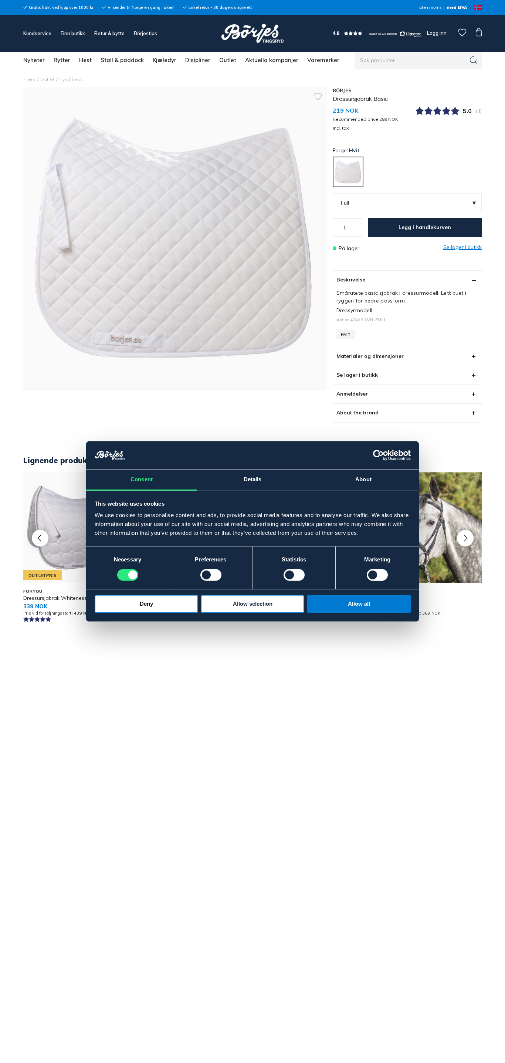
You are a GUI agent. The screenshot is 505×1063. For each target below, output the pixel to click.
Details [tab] (253, 479)
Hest (85, 60)
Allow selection (252, 604)
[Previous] (40, 538)
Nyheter (34, 60)
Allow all (359, 604)
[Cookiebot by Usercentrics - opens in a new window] (378, 455)
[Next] (465, 538)
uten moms (430, 7)
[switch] (210, 575)
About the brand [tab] (357, 412)
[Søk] (473, 60)
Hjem (29, 79)
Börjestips (145, 33)
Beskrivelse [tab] (350, 279)
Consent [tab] (142, 479)
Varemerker (323, 60)
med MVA (457, 7)
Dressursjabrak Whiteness (55, 598)
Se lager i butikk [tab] (357, 375)
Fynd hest (71, 79)
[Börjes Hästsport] (252, 33)
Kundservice (37, 33)
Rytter (62, 60)
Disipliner (197, 60)
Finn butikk (73, 33)
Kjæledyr (164, 60)
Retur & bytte (109, 33)
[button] (377, 33)
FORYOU (33, 591)
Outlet (227, 60)
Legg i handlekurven (425, 227)
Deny (146, 604)
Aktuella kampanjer (271, 60)
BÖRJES (342, 90)
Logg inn (436, 33)
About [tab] (363, 479)
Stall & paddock (122, 60)
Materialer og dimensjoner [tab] (370, 356)
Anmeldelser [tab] (352, 393)
